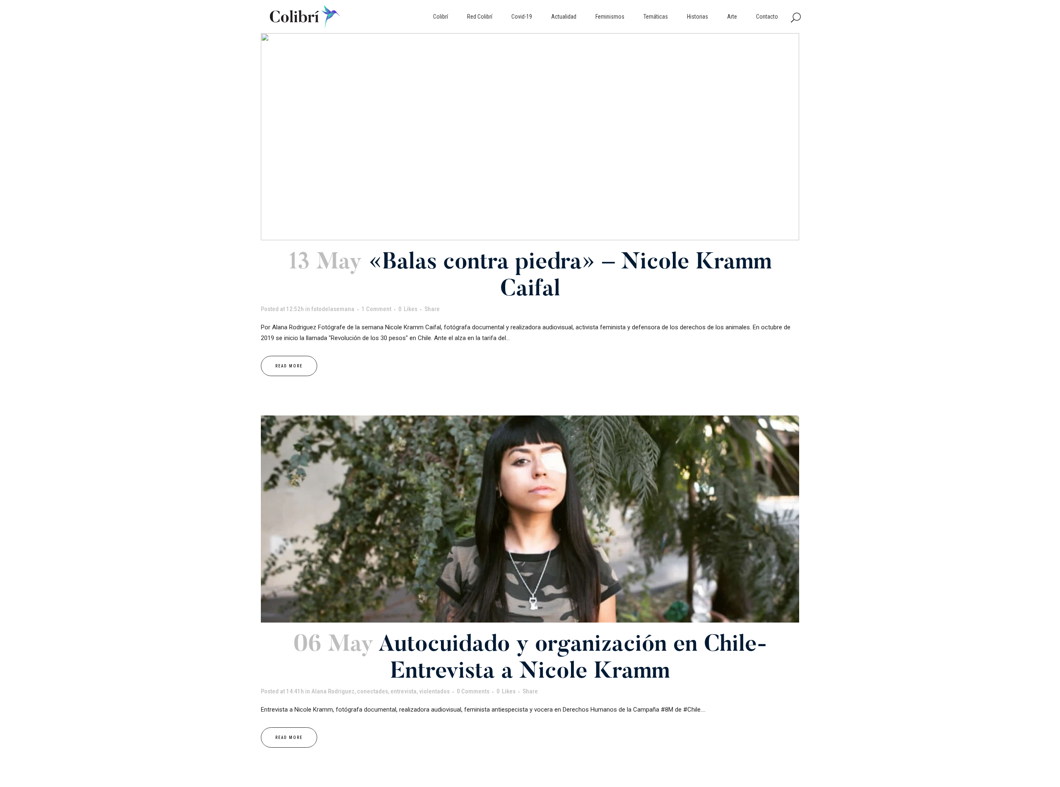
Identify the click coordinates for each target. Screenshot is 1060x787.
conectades (372, 691)
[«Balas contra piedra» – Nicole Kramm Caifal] (530, 136)
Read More (289, 366)
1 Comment (376, 309)
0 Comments (473, 691)
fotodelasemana (332, 309)
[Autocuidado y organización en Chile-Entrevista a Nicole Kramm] (530, 519)
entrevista (403, 691)
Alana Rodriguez (332, 691)
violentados (434, 691)
